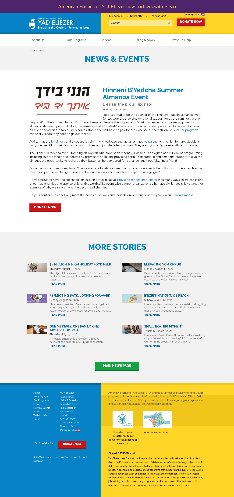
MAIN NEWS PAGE (117, 366)
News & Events (41, 407)
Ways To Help (181, 40)
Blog (36, 404)
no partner (151, 141)
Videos (106, 40)
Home (32, 50)
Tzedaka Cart (158, 16)
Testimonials (40, 415)
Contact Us (66, 426)
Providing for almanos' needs (137, 179)
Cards (36, 419)
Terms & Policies (69, 404)
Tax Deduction (68, 407)
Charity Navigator (70, 422)
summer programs (185, 130)
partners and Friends (67, 413)
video (36, 411)
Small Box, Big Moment (163, 326)
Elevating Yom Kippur (162, 264)
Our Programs (76, 40)
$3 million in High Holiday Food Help (80, 264)
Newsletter (136, 16)
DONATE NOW (191, 22)
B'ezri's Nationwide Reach (166, 295)
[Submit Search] (169, 23)
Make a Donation (69, 400)
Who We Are (40, 396)
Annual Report (68, 418)
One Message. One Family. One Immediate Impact (74, 328)
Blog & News (146, 40)
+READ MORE (58, 283)
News (41, 50)
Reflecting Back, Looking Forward (80, 295)
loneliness (58, 141)
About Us (38, 40)
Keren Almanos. (183, 195)
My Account (116, 16)
